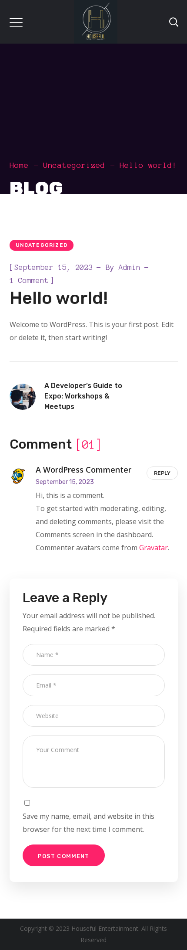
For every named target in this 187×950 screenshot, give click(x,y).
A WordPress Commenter (83, 469)
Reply (162, 473)
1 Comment (29, 280)
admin (129, 267)
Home (19, 165)
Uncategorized (74, 165)
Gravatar (153, 547)
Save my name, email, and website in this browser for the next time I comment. (88, 822)
